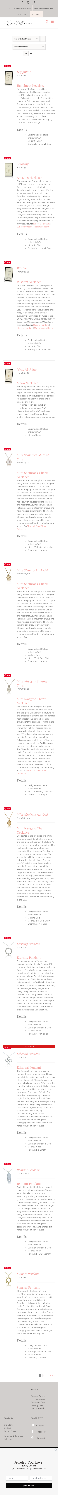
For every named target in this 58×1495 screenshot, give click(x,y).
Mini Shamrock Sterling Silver (33, 457)
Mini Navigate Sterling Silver (32, 683)
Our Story (8, 1425)
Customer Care (38, 1402)
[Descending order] (43, 39)
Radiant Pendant (41, 227)
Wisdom (22, 268)
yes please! (29, 1486)
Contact (7, 1428)
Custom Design (38, 1396)
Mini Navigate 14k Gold (32, 814)
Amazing (22, 164)
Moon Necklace (27, 369)
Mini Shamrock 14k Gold (33, 570)
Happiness (24, 72)
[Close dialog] (55, 1449)
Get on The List (38, 1408)
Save (8, 66)
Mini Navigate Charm (44, 328)
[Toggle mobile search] (47, 21)
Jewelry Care (37, 1405)
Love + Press (10, 1431)
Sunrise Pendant (24, 227)
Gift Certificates (38, 1399)
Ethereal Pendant (41, 224)
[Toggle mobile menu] (52, 21)
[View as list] (31, 53)
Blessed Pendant (25, 328)
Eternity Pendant (28, 944)
